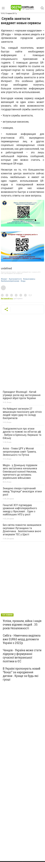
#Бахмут (4, 279)
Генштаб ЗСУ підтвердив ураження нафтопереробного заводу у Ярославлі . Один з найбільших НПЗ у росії (20, 510)
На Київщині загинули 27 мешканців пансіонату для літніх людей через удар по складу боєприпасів (22, 413)
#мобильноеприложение (10, 281)
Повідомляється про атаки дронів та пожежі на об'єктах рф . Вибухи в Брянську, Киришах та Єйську (22, 433)
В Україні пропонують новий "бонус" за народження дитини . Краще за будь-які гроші (21, 674)
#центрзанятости (15, 279)
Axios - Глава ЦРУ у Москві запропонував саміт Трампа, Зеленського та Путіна (19, 451)
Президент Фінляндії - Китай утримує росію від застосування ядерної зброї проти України (21, 395)
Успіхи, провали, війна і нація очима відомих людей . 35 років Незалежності (22, 624)
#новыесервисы (29, 279)
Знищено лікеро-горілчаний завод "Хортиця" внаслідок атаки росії (22, 491)
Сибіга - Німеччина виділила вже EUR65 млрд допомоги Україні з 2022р (21, 639)
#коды (23, 281)
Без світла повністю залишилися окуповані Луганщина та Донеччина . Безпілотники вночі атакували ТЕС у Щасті (22, 529)
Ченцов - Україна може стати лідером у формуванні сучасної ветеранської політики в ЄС (22, 655)
